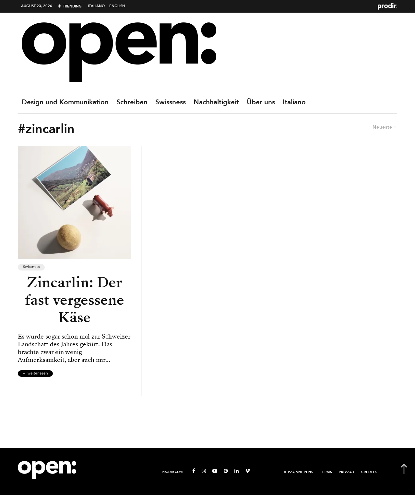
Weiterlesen (38, 373)
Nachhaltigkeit (216, 102)
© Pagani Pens (299, 472)
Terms (326, 472)
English (117, 6)
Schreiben (132, 102)
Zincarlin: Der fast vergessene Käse (74, 300)
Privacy (347, 472)
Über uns (261, 102)
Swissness (170, 102)
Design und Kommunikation (65, 102)
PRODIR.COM (172, 472)
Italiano (96, 6)
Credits (369, 472)
